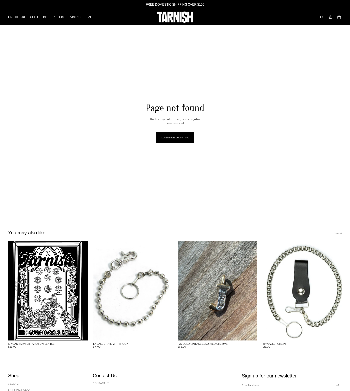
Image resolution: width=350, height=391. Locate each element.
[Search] (321, 17)
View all (337, 233)
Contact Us (101, 383)
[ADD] (166, 334)
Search (13, 384)
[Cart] (339, 17)
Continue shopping (175, 137)
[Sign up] (337, 385)
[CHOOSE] (81, 334)
